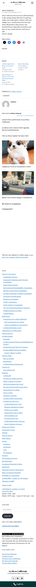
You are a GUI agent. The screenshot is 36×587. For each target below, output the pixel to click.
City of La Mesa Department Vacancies (16, 308)
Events (4, 441)
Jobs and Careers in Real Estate (13, 470)
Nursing (5, 455)
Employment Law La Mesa (13, 413)
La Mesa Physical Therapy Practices (15, 347)
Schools (4, 433)
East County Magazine (9, 554)
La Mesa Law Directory (11, 401)
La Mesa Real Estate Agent (12, 328)
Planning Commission (10, 299)
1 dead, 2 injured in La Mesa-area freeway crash (8, 66)
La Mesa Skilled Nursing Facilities (14, 350)
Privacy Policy (8, 393)
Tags (5, 450)
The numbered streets (9, 458)
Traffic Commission (10, 302)
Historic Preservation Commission (15, 291)
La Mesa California (18, 2)
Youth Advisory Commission (13, 305)
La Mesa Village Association (12, 398)
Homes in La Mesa (8, 427)
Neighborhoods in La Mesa (12, 311)
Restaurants (7, 361)
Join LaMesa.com (9, 370)
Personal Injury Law (11, 418)
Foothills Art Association (10, 475)
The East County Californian (11, 559)
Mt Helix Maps (7, 461)
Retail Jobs (5, 467)
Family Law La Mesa (11, 410)
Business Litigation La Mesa (13, 407)
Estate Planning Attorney (13, 424)
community (6, 95)
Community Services (10, 277)
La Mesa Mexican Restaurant (13, 364)
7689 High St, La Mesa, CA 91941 (13, 489)
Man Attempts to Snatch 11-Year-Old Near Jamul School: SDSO (8, 77)
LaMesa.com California (10, 526)
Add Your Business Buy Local (13, 384)
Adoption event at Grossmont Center (16, 166)
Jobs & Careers (7, 436)
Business (5, 373)
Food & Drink (6, 356)
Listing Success (7, 333)
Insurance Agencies (10, 396)
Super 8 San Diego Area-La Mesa (23, 65)
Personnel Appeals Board (12, 296)
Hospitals (6, 339)
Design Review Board (10, 285)
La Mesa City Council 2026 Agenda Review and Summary (15, 129)
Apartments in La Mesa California (15, 319)
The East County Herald (10, 561)
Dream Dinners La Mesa (11, 390)
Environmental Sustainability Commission (17, 288)
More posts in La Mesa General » (25, 115)
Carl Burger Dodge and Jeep (12, 378)
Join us (4, 545)
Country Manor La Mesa (12, 353)
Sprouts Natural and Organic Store (15, 387)
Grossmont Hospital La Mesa (12, 464)
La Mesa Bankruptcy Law (13, 404)
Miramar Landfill (8, 481)
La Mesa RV (7, 376)
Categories (7, 447)
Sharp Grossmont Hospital (11, 473)
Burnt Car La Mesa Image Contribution (17, 197)
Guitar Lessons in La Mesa (12, 381)
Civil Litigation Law (11, 416)
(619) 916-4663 (7, 491)
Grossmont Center (8, 430)
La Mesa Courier (7, 556)
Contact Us (6, 367)
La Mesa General (16, 91)
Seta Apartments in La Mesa (14, 322)
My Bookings (7, 453)
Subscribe (7, 516)
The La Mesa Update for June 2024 (15, 136)
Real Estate (6, 316)
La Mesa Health (7, 336)
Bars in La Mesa (8, 359)
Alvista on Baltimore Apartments (16, 325)
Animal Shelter (8, 313)
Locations (6, 444)
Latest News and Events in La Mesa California (15, 120)
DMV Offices (6, 438)
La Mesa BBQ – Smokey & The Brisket (15, 478)
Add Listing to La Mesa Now (11, 331)
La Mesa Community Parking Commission (17, 294)
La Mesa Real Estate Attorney (14, 421)
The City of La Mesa (9, 274)
